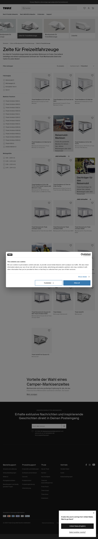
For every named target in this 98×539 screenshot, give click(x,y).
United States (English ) (77, 526)
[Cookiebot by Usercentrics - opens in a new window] (82, 254)
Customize (47, 283)
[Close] (94, 513)
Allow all (77, 283)
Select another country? (77, 532)
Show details (82, 277)
